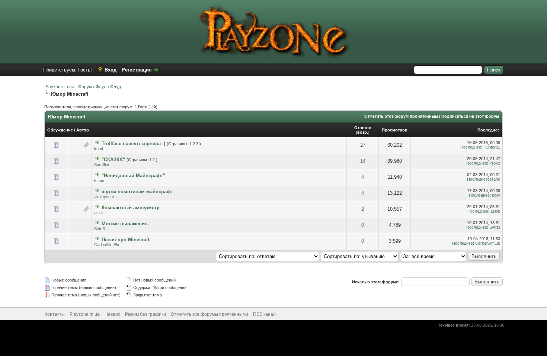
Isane (99, 180)
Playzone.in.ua (85, 314)
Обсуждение (60, 130)
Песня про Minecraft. (126, 239)
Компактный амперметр (131, 207)
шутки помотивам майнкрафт (137, 191)
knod (98, 148)
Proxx (494, 163)
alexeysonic (105, 196)
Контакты (55, 314)
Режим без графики (145, 314)
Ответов (362, 127)
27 (362, 145)
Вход (110, 70)
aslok (99, 212)
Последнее (488, 130)
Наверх (112, 314)
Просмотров (394, 130)
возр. (362, 132)
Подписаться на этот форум (470, 116)
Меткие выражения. (125, 223)
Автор (82, 130)
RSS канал (264, 314)
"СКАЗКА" (113, 159)
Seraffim (101, 164)
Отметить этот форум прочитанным (401, 116)
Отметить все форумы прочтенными (209, 314)
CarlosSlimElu (106, 244)
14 (362, 161)
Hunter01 (491, 147)
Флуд (101, 86)
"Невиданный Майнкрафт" (133, 175)
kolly (496, 195)
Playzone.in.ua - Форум (68, 86)
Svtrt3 (99, 228)
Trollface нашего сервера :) (133, 143)
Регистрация (137, 70)
